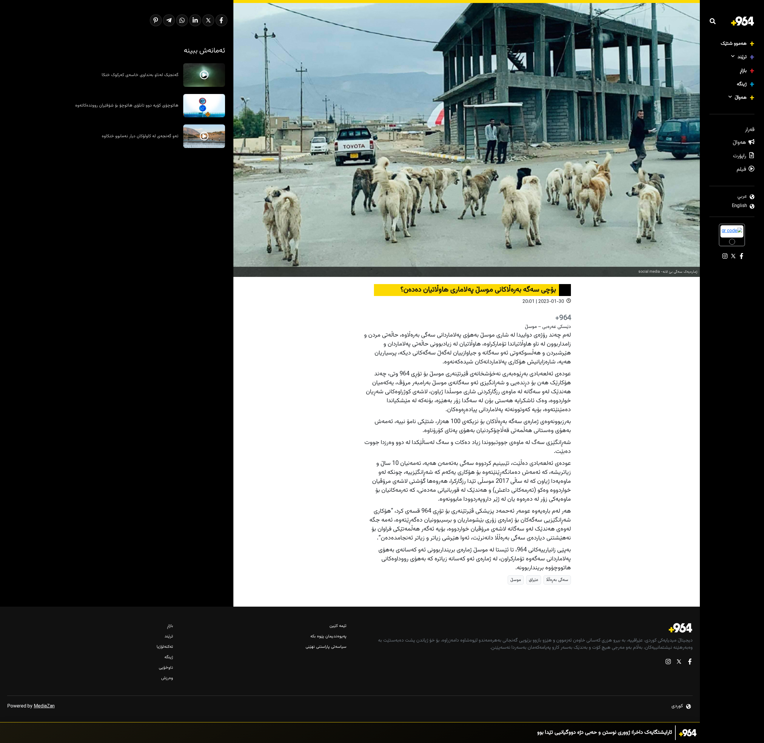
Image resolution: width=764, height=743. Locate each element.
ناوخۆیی (166, 668)
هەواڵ (741, 97)
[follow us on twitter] (679, 663)
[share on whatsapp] (182, 20)
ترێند (742, 57)
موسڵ (515, 579)
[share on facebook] (221, 20)
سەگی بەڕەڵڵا (557, 579)
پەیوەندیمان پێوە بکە (328, 636)
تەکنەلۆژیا (165, 647)
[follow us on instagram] (668, 663)
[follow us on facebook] (690, 663)
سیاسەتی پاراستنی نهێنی (326, 647)
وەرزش (167, 678)
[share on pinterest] (156, 20)
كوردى (677, 706)
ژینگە (742, 84)
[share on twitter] (208, 20)
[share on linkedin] (195, 20)
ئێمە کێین (337, 626)
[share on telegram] (169, 20)
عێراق (533, 579)
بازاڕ (743, 71)
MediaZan (44, 706)
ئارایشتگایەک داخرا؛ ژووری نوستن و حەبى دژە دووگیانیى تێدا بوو (604, 733)
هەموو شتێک (734, 43)
